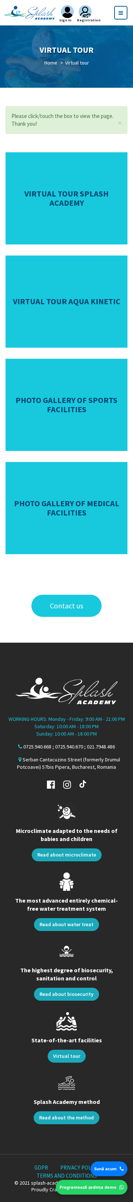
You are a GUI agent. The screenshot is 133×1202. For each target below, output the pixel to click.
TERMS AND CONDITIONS (67, 1175)
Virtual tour (66, 1056)
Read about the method (66, 1117)
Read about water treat (66, 924)
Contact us (66, 605)
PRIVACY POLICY (79, 1167)
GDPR (41, 1167)
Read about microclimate (66, 854)
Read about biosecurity (66, 994)
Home (50, 62)
